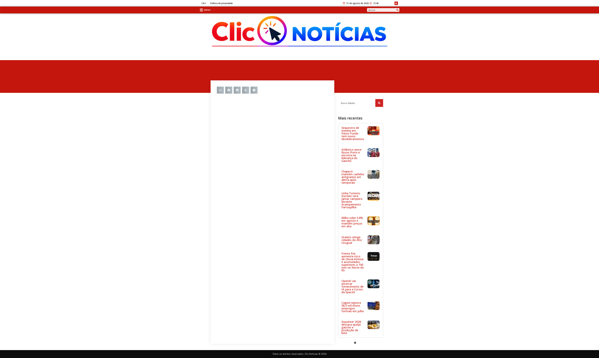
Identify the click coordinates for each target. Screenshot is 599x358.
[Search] (397, 10)
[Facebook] (396, 3)
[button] (220, 90)
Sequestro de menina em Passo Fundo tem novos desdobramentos (352, 133)
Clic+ (204, 3)
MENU (207, 9)
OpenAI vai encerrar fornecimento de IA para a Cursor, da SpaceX (352, 286)
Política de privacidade (221, 3)
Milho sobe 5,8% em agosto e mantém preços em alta (352, 222)
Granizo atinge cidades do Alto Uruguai (351, 240)
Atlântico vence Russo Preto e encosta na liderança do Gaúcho (351, 155)
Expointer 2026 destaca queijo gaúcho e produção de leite (351, 327)
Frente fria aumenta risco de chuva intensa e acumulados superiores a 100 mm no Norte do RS (352, 262)
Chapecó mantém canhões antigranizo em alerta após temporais (352, 176)
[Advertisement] (236, 54)
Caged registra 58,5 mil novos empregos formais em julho (352, 307)
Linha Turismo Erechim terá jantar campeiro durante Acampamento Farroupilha (351, 200)
